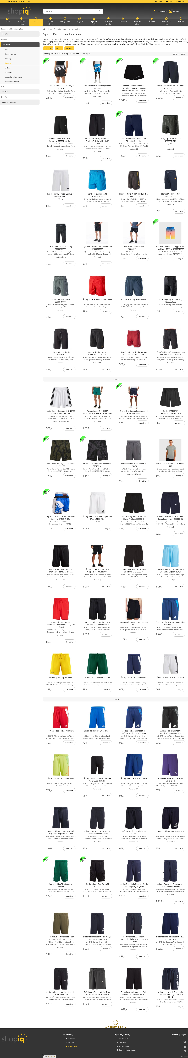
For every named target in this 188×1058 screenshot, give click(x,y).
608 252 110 (123, 1038)
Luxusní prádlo (108, 22)
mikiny (7, 68)
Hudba (181, 21)
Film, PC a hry (166, 22)
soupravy (9, 72)
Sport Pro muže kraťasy (71, 29)
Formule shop (21, 22)
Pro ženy (5, 92)
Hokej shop (65, 21)
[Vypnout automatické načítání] (43, 1055)
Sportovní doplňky (9, 102)
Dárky (7, 21)
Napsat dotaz (124, 1046)
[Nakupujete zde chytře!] (44, 29)
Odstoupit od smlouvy (127, 1050)
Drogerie (79, 21)
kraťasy (8, 63)
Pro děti (5, 34)
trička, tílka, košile (12, 81)
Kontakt (14, 1)
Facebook (71, 1038)
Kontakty (122, 1042)
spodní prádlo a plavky (14, 77)
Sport (50, 29)
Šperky (152, 21)
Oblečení (123, 21)
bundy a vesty (10, 54)
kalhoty (8, 58)
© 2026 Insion (184, 1056)
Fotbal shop (50, 22)
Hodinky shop (137, 22)
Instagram (71, 1042)
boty (7, 49)
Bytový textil (94, 22)
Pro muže (57, 29)
